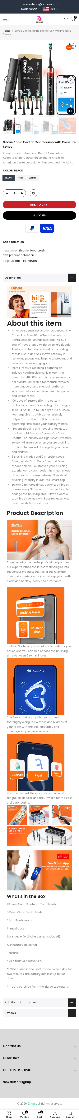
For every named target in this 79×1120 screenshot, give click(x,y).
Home (7, 31)
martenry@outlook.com (42, 4)
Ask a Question (13, 242)
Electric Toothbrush (32, 250)
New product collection (18, 255)
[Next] (71, 79)
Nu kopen (39, 215)
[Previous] (8, 79)
